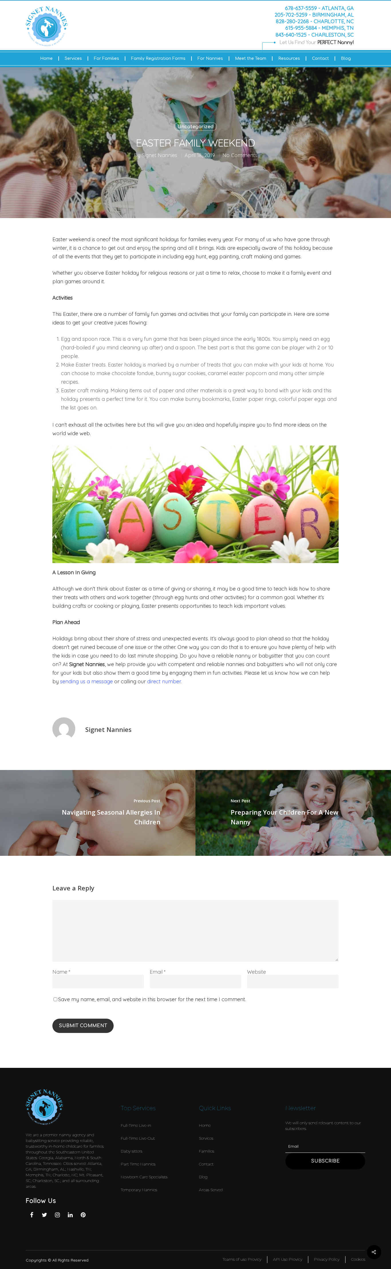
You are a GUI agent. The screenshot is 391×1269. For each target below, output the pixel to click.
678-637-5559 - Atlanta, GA (319, 8)
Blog (346, 58)
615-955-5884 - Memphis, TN (319, 28)
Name (61, 972)
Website (256, 972)
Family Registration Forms (158, 58)
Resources (289, 58)
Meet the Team (250, 58)
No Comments (239, 155)
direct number (164, 681)
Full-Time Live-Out (138, 1138)
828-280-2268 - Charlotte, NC (315, 21)
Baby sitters (131, 1151)
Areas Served (211, 1189)
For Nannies (210, 58)
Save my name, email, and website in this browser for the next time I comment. (152, 999)
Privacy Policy (326, 1259)
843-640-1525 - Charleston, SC (315, 34)
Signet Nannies (159, 155)
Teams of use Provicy (242, 1259)
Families (206, 1151)
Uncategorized (195, 126)
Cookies (358, 1259)
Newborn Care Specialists (144, 1176)
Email (158, 972)
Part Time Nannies (138, 1164)
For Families (106, 58)
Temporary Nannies (139, 1189)
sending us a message (86, 681)
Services (73, 58)
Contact (320, 58)
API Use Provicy (287, 1259)
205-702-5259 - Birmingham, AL (314, 14)
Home (46, 58)
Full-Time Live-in (136, 1125)
